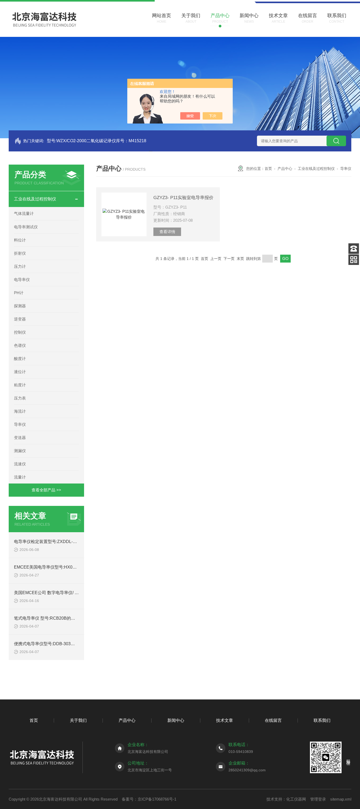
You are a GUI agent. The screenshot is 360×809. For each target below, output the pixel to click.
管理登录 (318, 799)
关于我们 (78, 720)
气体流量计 (24, 213)
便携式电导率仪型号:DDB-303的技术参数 (53, 644)
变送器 (20, 437)
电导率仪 (22, 279)
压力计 (20, 266)
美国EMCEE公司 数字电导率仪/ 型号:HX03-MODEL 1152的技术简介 (78, 592)
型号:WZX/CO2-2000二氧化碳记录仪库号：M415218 (96, 141)
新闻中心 (175, 720)
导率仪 (20, 424)
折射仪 (20, 253)
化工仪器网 (296, 799)
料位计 (20, 240)
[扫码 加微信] (353, 259)
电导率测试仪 (26, 227)
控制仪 (20, 332)
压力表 (20, 398)
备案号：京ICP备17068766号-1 (149, 799)
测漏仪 (20, 450)
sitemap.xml (340, 799)
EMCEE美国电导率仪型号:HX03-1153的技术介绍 (60, 567)
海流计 (20, 411)
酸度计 (20, 358)
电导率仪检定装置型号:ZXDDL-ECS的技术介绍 (58, 541)
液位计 (20, 371)
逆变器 (20, 319)
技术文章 (224, 720)
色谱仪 (20, 345)
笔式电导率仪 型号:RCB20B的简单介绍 (51, 618)
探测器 (20, 306)
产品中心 (285, 168)
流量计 (20, 477)
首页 (268, 168)
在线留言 (273, 720)
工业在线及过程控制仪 (35, 199)
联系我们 (322, 720)
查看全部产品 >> (46, 490)
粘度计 (20, 385)
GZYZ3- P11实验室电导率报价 (183, 197)
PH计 (18, 292)
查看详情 (167, 231)
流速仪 (20, 464)
